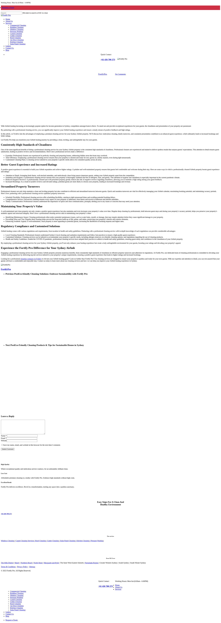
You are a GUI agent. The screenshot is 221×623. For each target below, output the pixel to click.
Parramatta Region (91, 563)
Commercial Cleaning (18, 591)
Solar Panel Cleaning (17, 610)
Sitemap (32, 567)
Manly (17, 563)
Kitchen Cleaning (16, 608)
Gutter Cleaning (16, 602)
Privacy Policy (22, 567)
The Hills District (7, 563)
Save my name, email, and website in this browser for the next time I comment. (31, 445)
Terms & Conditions (8, 567)
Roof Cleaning (15, 604)
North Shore (38, 563)
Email (4, 438)
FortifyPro (102, 74)
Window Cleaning (16, 595)
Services (118, 589)
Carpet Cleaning (16, 600)
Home (117, 585)
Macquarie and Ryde (51, 563)
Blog (7, 616)
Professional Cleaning (168, 62)
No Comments (120, 74)
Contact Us (10, 614)
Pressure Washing (16, 598)
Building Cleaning (16, 593)
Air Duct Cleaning (17, 606)
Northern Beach (26, 563)
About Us (118, 587)
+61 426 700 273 (108, 59)
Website (4, 441)
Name (4, 436)
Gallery (8, 612)
